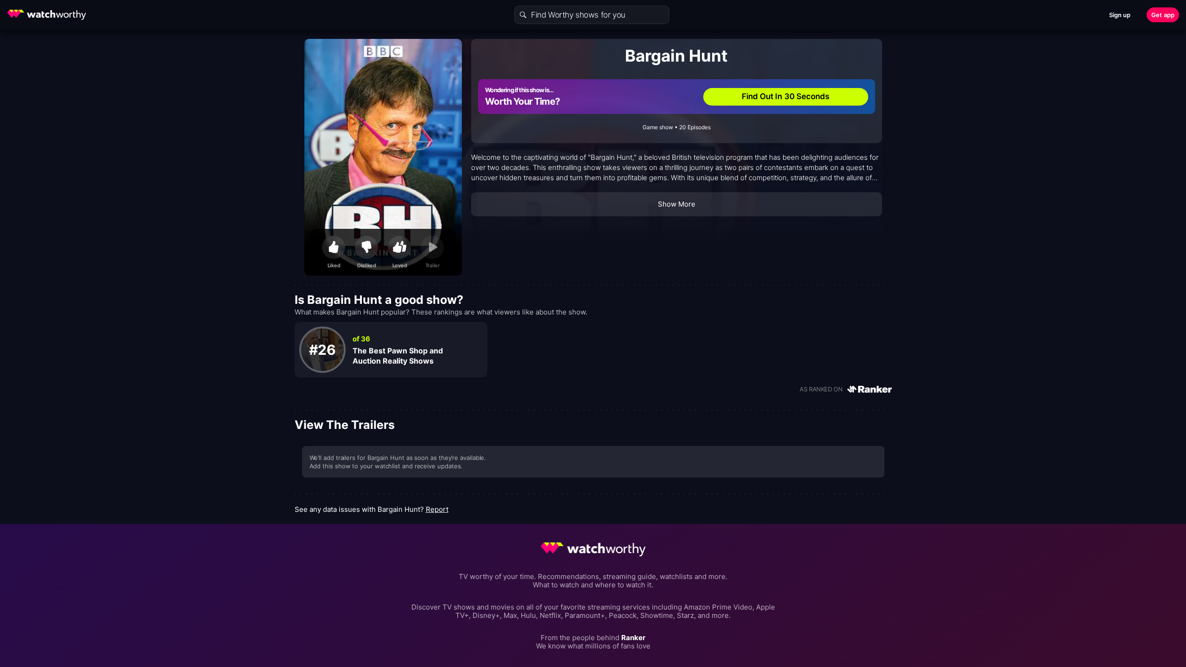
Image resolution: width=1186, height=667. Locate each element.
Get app (1162, 15)
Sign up (1120, 15)
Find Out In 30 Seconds (786, 96)
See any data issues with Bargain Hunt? (371, 509)
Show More (677, 204)
